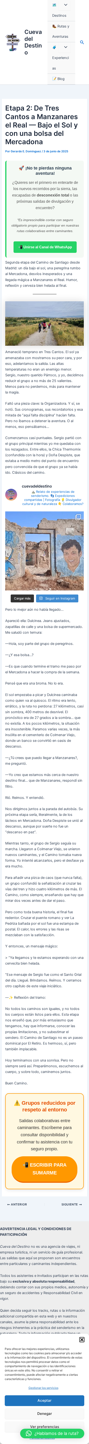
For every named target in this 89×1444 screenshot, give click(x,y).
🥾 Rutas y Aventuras (60, 31)
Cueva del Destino (33, 42)
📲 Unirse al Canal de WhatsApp (45, 247)
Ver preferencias (44, 1426)
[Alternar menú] (64, 5)
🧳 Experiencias (60, 57)
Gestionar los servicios (43, 1388)
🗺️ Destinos (59, 10)
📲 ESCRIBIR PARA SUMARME (44, 1168)
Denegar (44, 1413)
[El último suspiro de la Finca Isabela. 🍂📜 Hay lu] (44, 550)
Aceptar (44, 1400)
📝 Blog (58, 79)
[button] (82, 1339)
